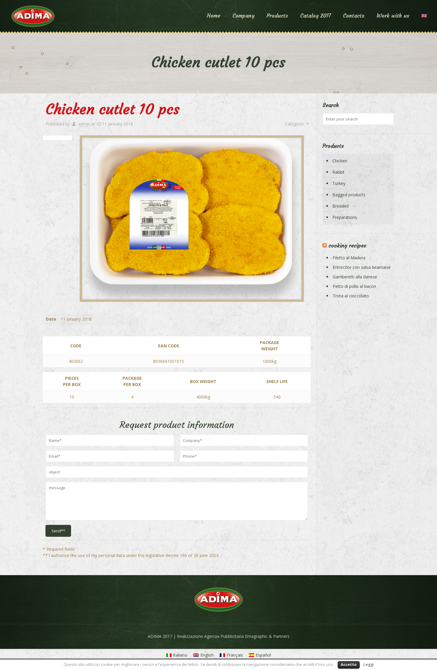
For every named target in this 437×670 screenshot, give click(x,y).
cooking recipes (347, 245)
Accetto (349, 664)
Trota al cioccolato (351, 296)
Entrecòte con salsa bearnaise (362, 267)
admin (84, 124)
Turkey (338, 183)
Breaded (340, 206)
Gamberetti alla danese (355, 277)
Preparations (344, 217)
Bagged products (348, 194)
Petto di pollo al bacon (354, 286)
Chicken (339, 161)
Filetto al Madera (349, 258)
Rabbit (338, 172)
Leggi (369, 664)
